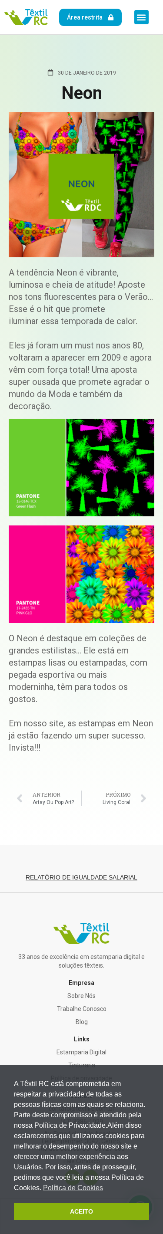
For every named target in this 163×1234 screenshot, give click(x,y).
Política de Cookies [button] (73, 1187)
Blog (82, 1021)
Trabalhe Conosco (81, 1008)
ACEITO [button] (81, 1211)
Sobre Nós (81, 995)
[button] (141, 17)
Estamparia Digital (81, 1052)
